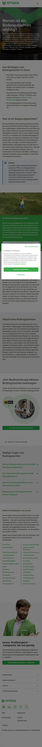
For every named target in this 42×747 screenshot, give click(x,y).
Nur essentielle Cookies (31, 246)
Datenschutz (16, 264)
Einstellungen (21, 274)
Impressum (23, 264)
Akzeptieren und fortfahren (21, 269)
